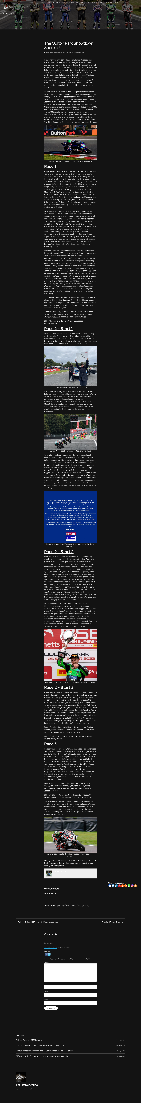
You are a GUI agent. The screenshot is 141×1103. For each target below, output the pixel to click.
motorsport (85, 905)
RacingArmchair (54, 52)
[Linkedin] (116, 885)
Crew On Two (72, 52)
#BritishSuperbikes (50, 905)
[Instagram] (132, 885)
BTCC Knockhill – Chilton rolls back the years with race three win (42, 1056)
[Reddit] (122, 885)
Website (46, 999)
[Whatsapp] (129, 885)
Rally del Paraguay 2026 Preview (29, 1040)
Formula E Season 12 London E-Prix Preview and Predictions (40, 1045)
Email (46, 991)
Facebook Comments (64, 947)
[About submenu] (117, 2)
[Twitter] (113, 885)
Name (46, 984)
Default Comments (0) (50, 947)
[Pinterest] (119, 885)
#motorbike (60, 905)
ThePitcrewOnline (9, 14)
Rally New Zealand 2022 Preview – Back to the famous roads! (38, 922)
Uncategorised (80, 52)
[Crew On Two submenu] (82, 2)
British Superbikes (63, 52)
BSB (79, 905)
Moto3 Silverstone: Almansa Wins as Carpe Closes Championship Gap (44, 1051)
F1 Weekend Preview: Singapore (112, 922)
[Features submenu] (64, 2)
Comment (47, 962)
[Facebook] (109, 885)
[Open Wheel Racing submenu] (101, 2)
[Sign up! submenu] (57, 2)
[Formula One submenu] (73, 2)
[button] (46, 954)
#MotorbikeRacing (71, 905)
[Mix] (125, 885)
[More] (135, 885)
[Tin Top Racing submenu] (111, 2)
